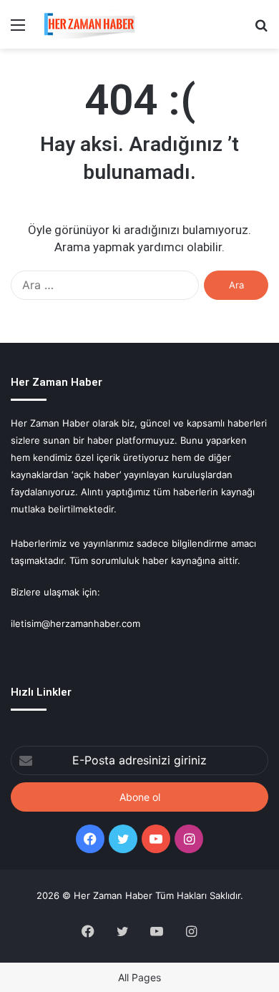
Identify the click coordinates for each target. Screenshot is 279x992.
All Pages (139, 977)
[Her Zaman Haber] (89, 24)
